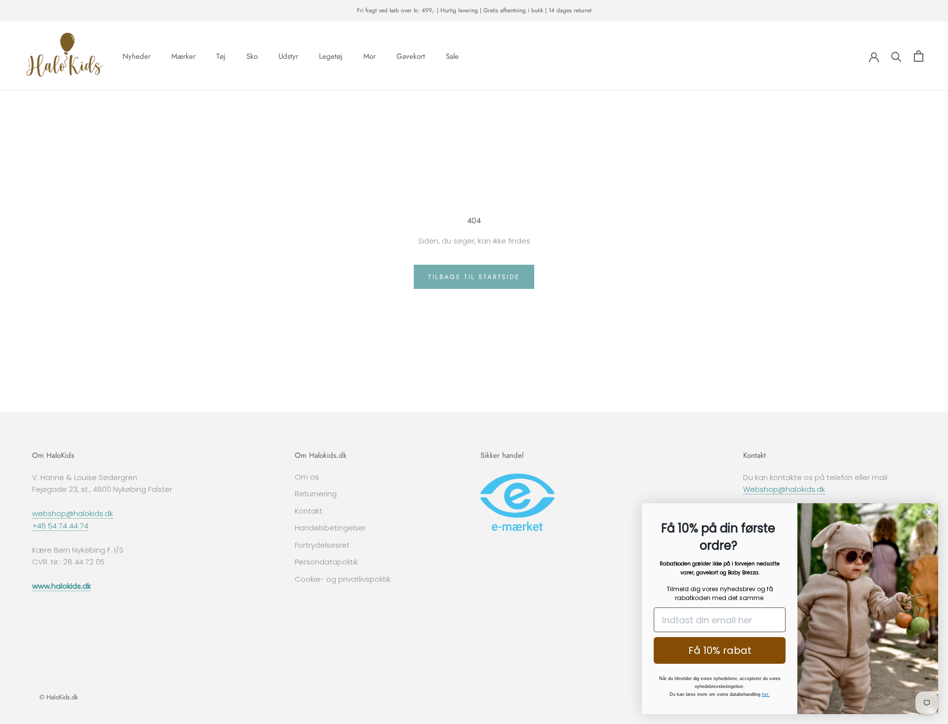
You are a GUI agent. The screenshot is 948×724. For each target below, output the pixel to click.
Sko (252, 55)
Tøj (221, 55)
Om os (307, 477)
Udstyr (288, 55)
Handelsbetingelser (330, 528)
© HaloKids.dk (59, 697)
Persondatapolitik (326, 562)
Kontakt (308, 511)
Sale (452, 55)
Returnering (316, 493)
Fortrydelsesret (322, 545)
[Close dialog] (929, 512)
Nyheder (136, 55)
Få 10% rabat (719, 650)
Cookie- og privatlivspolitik (343, 579)
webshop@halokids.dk (72, 513)
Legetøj (331, 55)
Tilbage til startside (474, 277)
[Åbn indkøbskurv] (918, 56)
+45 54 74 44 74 (60, 526)
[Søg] (896, 56)
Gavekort (410, 55)
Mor (369, 55)
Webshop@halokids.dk (784, 489)
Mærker (183, 55)
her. (766, 694)
